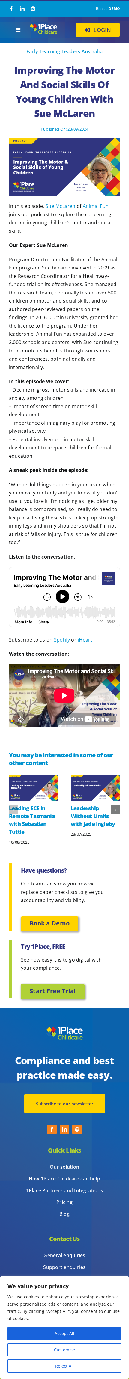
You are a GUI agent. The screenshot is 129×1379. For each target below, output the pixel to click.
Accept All (64, 1333)
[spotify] (33, 8)
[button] (13, 809)
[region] (64, 1327)
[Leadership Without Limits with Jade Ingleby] (95, 778)
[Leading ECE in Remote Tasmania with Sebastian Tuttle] (33, 778)
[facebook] (11, 8)
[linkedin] (22, 8)
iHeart (85, 639)
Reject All (64, 1366)
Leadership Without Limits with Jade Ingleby (93, 816)
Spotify (62, 639)
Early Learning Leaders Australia (64, 51)
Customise (64, 1350)
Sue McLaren (61, 206)
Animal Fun (96, 206)
